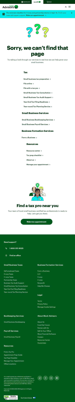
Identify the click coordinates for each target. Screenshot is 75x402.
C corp (40, 280)
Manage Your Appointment (14, 361)
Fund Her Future (44, 325)
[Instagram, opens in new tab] (51, 378)
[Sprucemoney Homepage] (49, 2)
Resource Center (44, 340)
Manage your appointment (37, 164)
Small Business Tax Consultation (37, 93)
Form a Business (28, 137)
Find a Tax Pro (9, 352)
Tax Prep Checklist (10, 358)
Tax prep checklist (34, 155)
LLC (39, 274)
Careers (40, 337)
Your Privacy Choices (26, 397)
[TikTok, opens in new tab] (40, 378)
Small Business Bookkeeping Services (37, 120)
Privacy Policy (42, 304)
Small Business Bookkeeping (14, 322)
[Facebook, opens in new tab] (45, 378)
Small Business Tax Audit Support (37, 97)
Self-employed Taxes (11, 271)
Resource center (33, 151)
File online (28, 83)
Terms (40, 301)
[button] (66, 7)
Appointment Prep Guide (13, 355)
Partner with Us (43, 328)
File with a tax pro (31, 88)
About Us (41, 322)
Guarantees (42, 343)
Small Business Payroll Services (35, 124)
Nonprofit (41, 283)
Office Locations (10, 364)
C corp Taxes (8, 277)
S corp (40, 277)
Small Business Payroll (12, 337)
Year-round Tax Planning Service (37, 106)
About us (30, 160)
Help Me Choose (44, 286)
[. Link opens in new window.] (11, 397)
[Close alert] (71, 13)
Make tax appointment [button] (36, 222)
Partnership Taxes (10, 280)
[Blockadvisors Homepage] (37, 2)
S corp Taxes (8, 274)
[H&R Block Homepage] (26, 2)
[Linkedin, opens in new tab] (56, 378)
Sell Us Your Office (44, 331)
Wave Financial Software (47, 334)
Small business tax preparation (36, 79)
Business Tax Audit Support (14, 283)
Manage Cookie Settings (47, 307)
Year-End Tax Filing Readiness (36, 102)
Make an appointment (35, 15)
